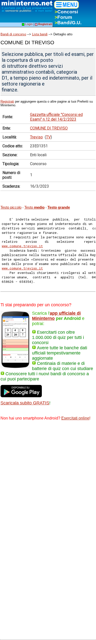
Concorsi (66, 11)
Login (28, 24)
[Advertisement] (48, 475)
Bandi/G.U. (68, 22)
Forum (63, 17)
